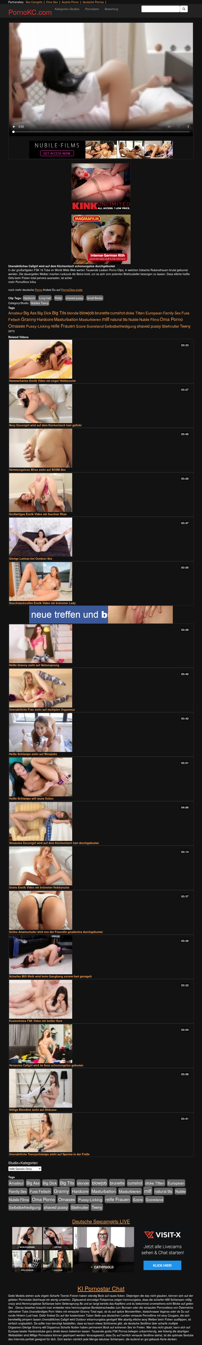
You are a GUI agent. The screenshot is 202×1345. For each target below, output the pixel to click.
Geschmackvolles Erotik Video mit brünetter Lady (42, 603)
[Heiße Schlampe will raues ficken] (101, 776)
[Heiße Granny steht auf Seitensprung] (101, 643)
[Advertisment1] (101, 187)
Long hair (45, 298)
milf (105, 318)
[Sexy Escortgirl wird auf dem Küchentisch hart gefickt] (101, 403)
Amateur (15, 312)
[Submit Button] (184, 9)
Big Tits (59, 312)
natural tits (119, 319)
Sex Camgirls (34, 2)
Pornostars (92, 9)
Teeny (185, 326)
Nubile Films (149, 319)
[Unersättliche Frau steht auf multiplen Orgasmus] (101, 688)
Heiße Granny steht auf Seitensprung (34, 665)
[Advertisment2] (101, 239)
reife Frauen (63, 326)
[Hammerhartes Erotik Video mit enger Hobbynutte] (101, 359)
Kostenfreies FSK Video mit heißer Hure (35, 1021)
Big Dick (44, 312)
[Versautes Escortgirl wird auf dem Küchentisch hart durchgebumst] (101, 821)
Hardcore (29, 298)
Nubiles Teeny (40, 303)
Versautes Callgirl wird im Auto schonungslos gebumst (46, 1065)
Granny (28, 319)
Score (81, 326)
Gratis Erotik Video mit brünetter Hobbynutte (39, 887)
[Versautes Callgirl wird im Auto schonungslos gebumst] (101, 1043)
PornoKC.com (30, 12)
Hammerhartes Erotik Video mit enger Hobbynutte (42, 381)
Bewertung (111, 9)
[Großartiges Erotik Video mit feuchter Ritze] (101, 492)
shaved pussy (74, 298)
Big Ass (29, 313)
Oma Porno (171, 319)
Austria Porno (70, 2)
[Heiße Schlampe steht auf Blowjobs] (101, 732)
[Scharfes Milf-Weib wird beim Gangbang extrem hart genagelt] (101, 954)
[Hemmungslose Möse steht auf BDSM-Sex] (101, 448)
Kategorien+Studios (67, 9)
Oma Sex (52, 2)
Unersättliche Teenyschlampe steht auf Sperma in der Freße (49, 1154)
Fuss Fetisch (40, 1191)
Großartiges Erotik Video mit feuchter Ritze (38, 514)
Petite (58, 298)
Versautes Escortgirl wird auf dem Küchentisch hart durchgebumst (54, 843)
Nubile (133, 319)
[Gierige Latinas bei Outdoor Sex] (101, 537)
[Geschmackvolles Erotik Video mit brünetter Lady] (101, 581)
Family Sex (172, 312)
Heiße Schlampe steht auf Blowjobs (33, 754)
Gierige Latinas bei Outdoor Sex (30, 558)
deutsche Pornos (93, 2)
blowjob (86, 312)
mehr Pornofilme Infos (22, 282)
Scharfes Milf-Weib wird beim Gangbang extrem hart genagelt (50, 976)
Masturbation (66, 319)
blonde (73, 313)
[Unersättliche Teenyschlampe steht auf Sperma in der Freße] (101, 1132)
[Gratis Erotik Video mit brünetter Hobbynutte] (101, 865)
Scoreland (95, 326)
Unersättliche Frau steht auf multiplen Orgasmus (42, 709)
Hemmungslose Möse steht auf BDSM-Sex (37, 470)
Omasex (16, 325)
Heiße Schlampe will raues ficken (31, 798)
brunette (102, 313)
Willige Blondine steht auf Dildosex (33, 1110)
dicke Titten (135, 312)
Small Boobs (95, 298)
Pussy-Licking (38, 326)
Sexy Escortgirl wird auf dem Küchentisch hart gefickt (45, 425)
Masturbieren (90, 319)
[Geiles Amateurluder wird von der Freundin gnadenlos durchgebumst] (101, 910)
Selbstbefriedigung (120, 326)
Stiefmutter (170, 326)
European (154, 313)
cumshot (117, 313)
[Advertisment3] (101, 614)
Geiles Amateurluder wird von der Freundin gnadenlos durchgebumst (56, 932)
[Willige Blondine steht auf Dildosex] (101, 1088)
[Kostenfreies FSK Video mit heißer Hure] (101, 999)
